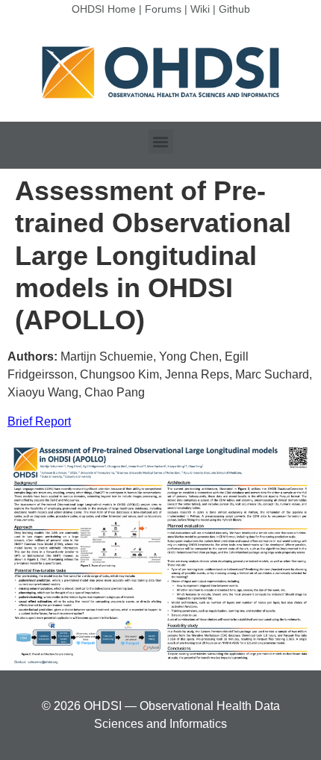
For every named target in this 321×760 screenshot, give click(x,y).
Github (234, 9)
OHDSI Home (104, 9)
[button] (161, 141)
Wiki (200, 9)
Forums (163, 9)
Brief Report (39, 421)
